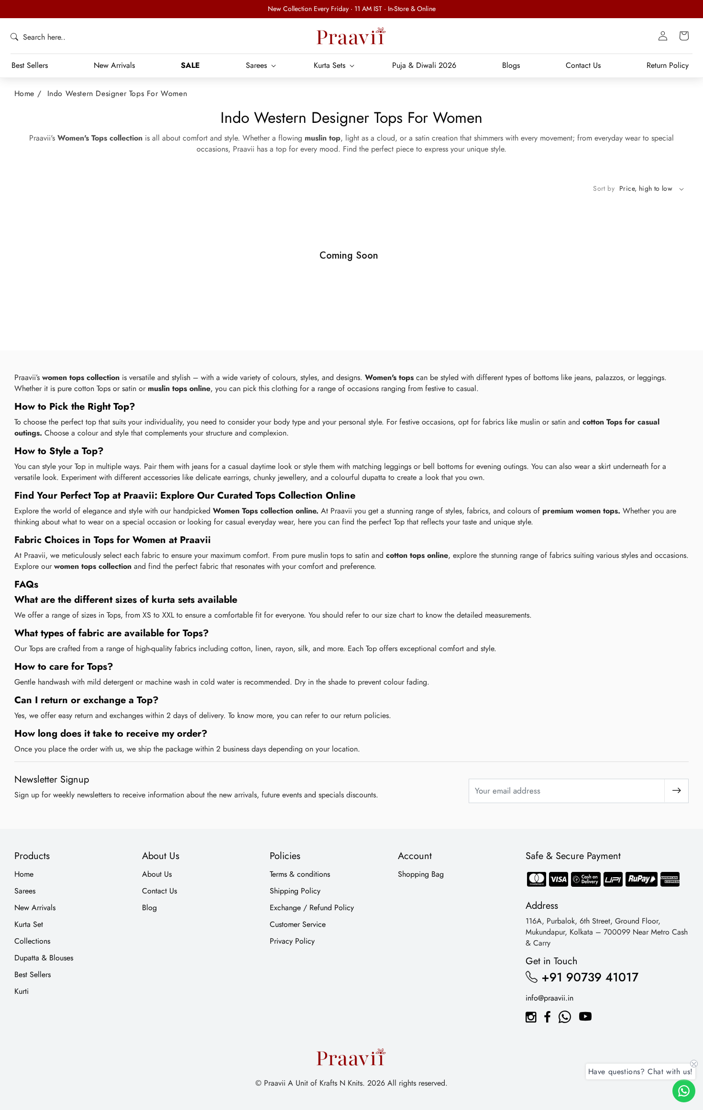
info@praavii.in (549, 997)
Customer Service (298, 924)
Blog (149, 907)
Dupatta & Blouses (43, 957)
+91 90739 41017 (589, 977)
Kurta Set (28, 924)
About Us (157, 874)
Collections (32, 941)
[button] (38, 37)
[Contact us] (683, 1090)
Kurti (21, 991)
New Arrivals (34, 907)
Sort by (604, 188)
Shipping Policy (295, 890)
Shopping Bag (421, 874)
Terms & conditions (300, 874)
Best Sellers (32, 974)
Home (24, 93)
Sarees (24, 890)
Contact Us (159, 890)
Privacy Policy (292, 941)
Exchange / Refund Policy (312, 907)
